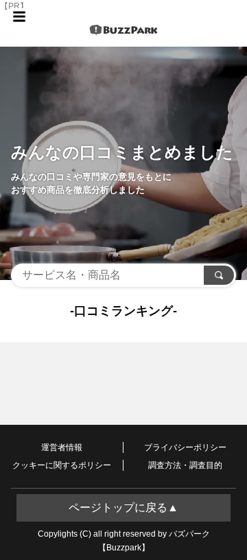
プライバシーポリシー (185, 447)
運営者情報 (61, 447)
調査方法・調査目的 (185, 465)
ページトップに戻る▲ (123, 507)
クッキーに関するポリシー (61, 465)
